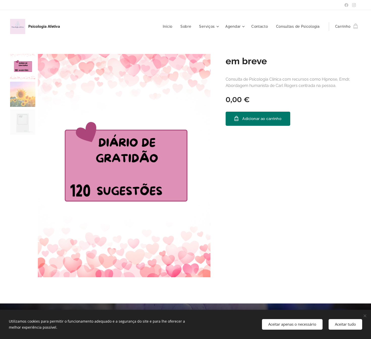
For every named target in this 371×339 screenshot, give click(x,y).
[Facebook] (346, 5)
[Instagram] (354, 5)
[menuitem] (169, 26)
